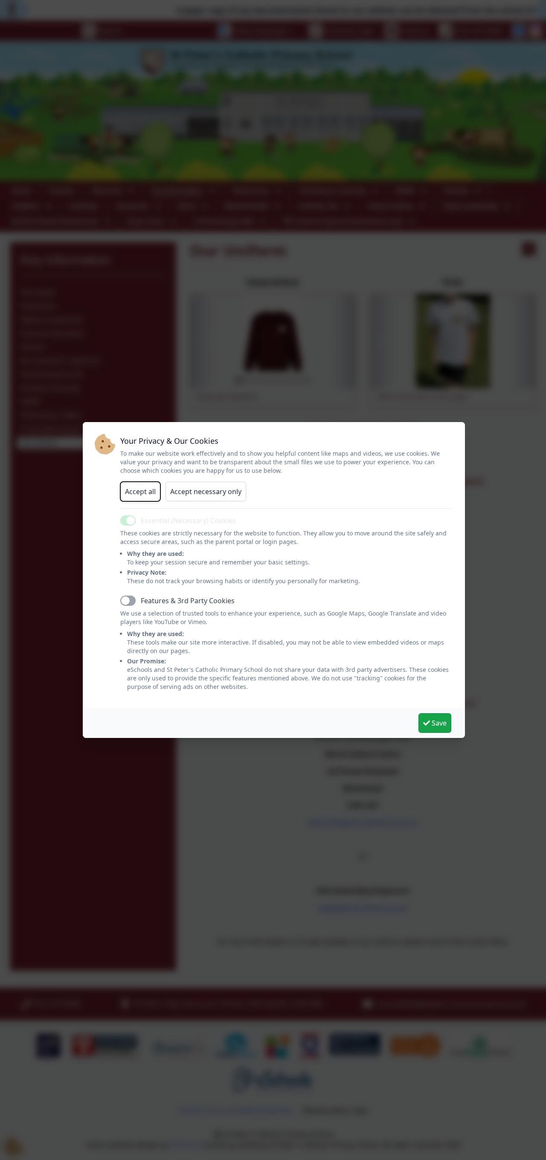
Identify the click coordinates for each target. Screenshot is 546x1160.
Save (438, 723)
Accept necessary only (205, 491)
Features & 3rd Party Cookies (188, 600)
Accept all (140, 491)
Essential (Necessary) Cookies (188, 520)
